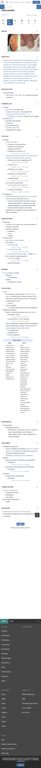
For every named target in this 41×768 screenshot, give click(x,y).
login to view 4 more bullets (20, 480)
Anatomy (4, 631)
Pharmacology (6, 658)
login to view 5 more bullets (20, 337)
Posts (3, 717)
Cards (3, 694)
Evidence (4, 712)
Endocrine (5, 676)
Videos (4, 721)
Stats (3, 667)
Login (36, 2)
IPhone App (5, 753)
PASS (23, 699)
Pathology (5, 653)
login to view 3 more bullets (20, 321)
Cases (4, 703)
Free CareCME (26, 708)
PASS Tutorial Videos (8, 749)
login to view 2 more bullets (20, 153)
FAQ (3, 740)
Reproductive (6, 663)
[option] (14, 43)
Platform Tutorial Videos (9, 744)
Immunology (5, 644)
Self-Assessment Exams (30, 703)
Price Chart (25, 712)
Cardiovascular (6, 672)
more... (4, 681)
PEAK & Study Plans (28, 694)
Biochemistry (6, 635)
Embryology (5, 640)
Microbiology (6, 649)
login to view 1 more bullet (20, 162)
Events (4, 726)
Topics (4, 708)
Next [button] (38, 42)
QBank (4, 699)
